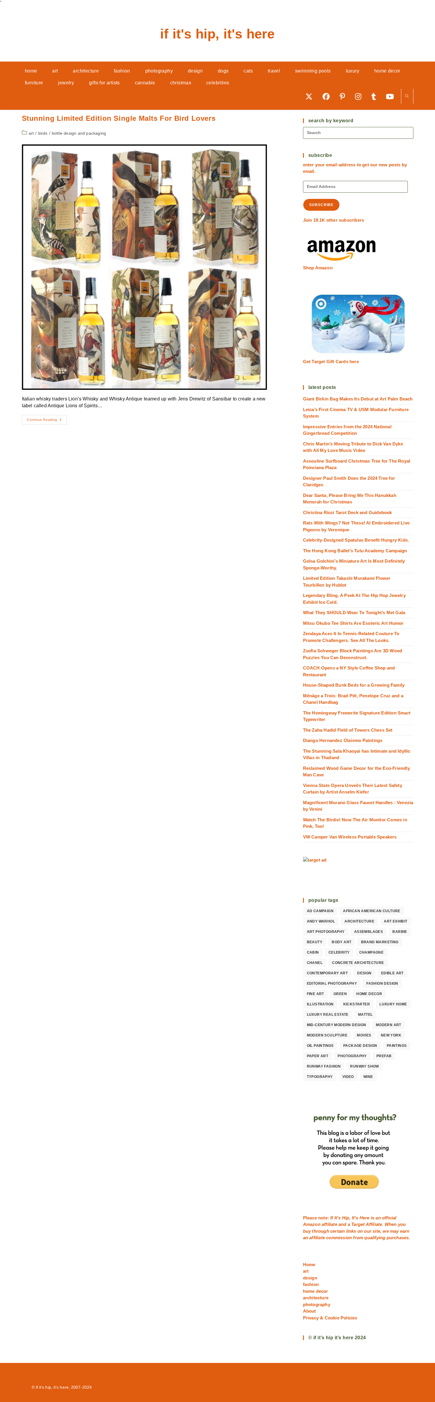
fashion (311, 1284)
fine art (315, 994)
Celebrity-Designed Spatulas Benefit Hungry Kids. (356, 540)
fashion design (382, 983)
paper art (317, 1056)
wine (368, 1077)
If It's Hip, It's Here (217, 33)
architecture (359, 921)
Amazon (312, 1224)
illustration (320, 1004)
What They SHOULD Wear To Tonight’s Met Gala (354, 612)
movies (364, 1035)
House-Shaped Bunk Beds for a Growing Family (354, 685)
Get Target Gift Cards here (331, 361)
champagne (371, 952)
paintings (397, 1046)
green (340, 994)
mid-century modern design (336, 1025)
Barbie (399, 932)
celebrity (339, 952)
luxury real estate (328, 1015)
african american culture (371, 911)
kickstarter (356, 1004)
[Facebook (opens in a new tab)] (328, 96)
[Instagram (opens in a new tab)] (360, 96)
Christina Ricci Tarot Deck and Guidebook (347, 512)
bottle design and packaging (79, 133)
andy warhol (321, 921)
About (309, 1311)
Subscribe (321, 205)
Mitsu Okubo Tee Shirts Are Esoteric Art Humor (353, 623)
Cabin (313, 952)
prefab (384, 1056)
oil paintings (320, 1046)
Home (309, 1264)
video (348, 1077)
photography (352, 1056)
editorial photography (332, 983)
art (31, 133)
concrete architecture (358, 963)
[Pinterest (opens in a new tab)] (344, 96)
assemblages (368, 932)
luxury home (393, 1004)
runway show (364, 1066)
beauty (314, 942)
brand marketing (380, 942)
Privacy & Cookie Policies (330, 1317)
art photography (326, 932)
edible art (392, 973)
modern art (388, 1025)
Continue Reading (47, 421)
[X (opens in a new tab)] (311, 96)
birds (43, 133)
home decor (369, 994)
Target (358, 1224)
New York (391, 1035)
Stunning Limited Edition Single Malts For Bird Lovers (119, 118)
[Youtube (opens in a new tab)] (392, 96)
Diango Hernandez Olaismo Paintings (343, 740)
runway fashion (324, 1066)
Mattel (365, 1015)
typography (320, 1077)
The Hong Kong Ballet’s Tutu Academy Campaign (355, 550)
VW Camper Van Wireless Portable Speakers (350, 836)
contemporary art (327, 973)
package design (360, 1046)
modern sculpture (327, 1035)
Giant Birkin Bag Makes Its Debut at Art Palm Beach (358, 398)
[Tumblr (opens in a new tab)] (375, 96)
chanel (315, 963)
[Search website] (407, 96)
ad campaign (320, 911)
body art (341, 942)
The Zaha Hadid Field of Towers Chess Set (348, 730)
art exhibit (395, 921)
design (364, 973)
